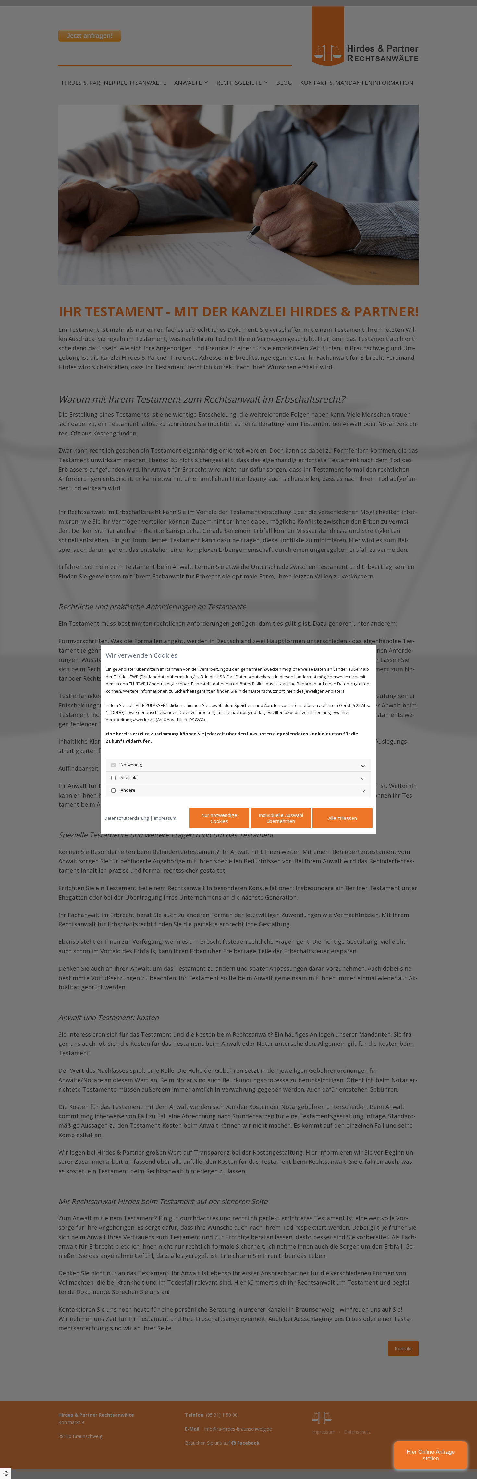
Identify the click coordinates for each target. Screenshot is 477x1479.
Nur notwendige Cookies (219, 818)
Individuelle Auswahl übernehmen (281, 818)
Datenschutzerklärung (126, 818)
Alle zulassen (342, 818)
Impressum (165, 818)
